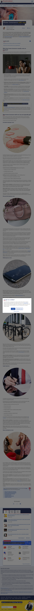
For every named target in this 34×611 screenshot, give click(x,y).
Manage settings (16, 311)
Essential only (19, 308)
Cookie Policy (26, 302)
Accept (13, 308)
